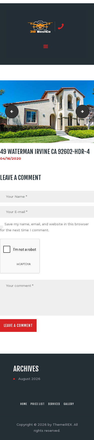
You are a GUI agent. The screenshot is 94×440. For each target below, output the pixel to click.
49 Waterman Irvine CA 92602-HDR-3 (10, 112)
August (29, 379)
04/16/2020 (10, 158)
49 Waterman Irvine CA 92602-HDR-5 (87, 112)
